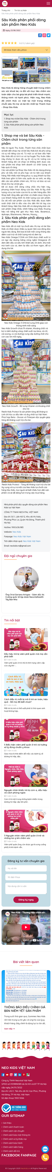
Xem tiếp (9, 1029)
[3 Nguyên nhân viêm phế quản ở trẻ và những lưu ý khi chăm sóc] (26, 821)
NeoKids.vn (25, 1168)
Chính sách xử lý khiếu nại (15, 1139)
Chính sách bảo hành (12, 1143)
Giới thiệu (7, 1123)
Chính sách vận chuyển (13, 1131)
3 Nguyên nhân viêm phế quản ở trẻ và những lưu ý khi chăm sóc (24, 836)
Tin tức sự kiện (20, 10)
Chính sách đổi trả (11, 1151)
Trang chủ (6, 10)
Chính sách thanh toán (13, 1127)
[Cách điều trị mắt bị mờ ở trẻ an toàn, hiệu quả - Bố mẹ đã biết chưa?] (26, 684)
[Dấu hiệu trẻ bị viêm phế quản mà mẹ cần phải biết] (26, 639)
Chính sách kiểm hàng (13, 1147)
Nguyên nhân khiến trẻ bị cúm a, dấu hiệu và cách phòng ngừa (25, 791)
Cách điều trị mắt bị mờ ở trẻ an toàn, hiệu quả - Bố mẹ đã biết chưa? (26, 700)
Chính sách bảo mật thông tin (16, 1135)
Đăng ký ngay (26, 899)
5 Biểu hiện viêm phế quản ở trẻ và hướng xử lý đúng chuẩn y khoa (25, 745)
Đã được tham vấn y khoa (15, 50)
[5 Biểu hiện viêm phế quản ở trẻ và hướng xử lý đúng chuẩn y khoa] (26, 730)
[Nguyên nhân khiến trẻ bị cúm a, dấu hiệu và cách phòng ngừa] (26, 775)
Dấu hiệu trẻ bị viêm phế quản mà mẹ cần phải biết (25, 655)
